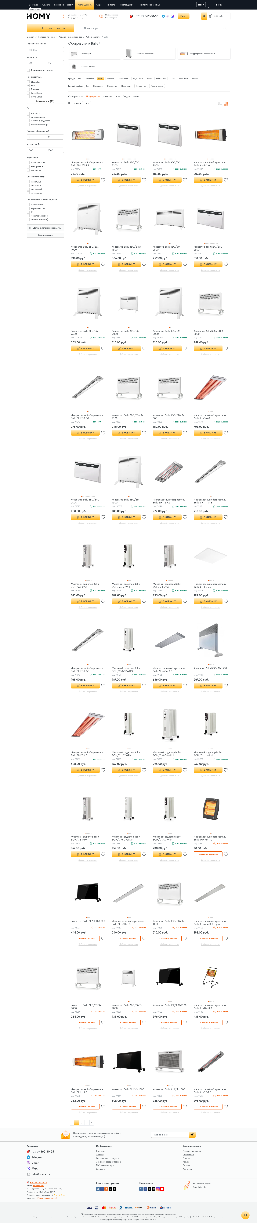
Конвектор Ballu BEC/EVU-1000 (167, 164)
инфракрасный (38, 116)
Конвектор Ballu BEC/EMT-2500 (86, 332)
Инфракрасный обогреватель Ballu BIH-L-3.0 (87, 1090)
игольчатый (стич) (39, 219)
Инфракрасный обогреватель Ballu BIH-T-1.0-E (87, 669)
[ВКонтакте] (141, 1189)
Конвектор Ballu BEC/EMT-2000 (167, 332)
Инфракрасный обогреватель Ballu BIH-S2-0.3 (210, 585)
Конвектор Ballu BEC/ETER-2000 (209, 332)
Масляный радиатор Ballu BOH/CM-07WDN (126, 669)
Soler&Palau (36, 93)
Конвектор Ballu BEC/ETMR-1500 (127, 416)
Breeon (195, 78)
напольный (36, 181)
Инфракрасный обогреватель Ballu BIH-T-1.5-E (210, 501)
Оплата (100, 1154)
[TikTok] (149, 1189)
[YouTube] (162, 1189)
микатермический (39, 215)
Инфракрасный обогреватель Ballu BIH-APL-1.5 (128, 922)
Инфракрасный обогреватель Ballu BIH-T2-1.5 (210, 1090)
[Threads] (153, 1189)
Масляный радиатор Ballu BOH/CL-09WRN (167, 838)
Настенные (98, 86)
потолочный (37, 192)
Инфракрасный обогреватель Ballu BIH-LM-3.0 (210, 1006)
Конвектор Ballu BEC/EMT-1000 (86, 248)
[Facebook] (145, 1189)
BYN (200, 4)
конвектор (36, 113)
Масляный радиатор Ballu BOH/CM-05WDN (126, 838)
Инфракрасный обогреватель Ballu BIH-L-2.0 (210, 164)
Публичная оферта (105, 1165)
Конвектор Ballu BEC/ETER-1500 (127, 248)
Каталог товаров (53, 28)
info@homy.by (41, 1174)
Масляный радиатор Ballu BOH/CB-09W (167, 585)
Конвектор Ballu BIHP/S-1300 (128, 1089)
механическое (38, 162)
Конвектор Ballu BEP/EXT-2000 (88, 921)
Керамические (157, 86)
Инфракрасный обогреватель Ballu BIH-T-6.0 (210, 416)
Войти (219, 4)
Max (34, 1168)
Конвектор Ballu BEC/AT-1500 (210, 668)
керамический (38, 208)
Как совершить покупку (107, 1158)
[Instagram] (158, 1189)
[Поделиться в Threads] (114, 1189)
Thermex (35, 89)
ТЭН (33, 212)
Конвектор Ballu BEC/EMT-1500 (127, 501)
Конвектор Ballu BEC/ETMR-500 (168, 416)
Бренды (186, 1158)
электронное (37, 166)
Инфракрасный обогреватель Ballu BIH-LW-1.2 (87, 164)
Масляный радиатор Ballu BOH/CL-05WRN (126, 754)
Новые (136, 96)
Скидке (126, 96)
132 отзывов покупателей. (46, 1198)
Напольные (112, 86)
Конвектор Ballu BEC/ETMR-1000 (168, 922)
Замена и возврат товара (108, 1161)
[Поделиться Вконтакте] (98, 1189)
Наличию (107, 96)
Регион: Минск (35, 9)
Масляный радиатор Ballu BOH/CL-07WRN (126, 585)
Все (79, 78)
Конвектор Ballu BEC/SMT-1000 (127, 1006)
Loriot (149, 78)
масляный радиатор (40, 120)
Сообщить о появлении (208, 854)
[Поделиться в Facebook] (102, 1189)
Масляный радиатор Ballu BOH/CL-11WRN (207, 754)
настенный (36, 185)
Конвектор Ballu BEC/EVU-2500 (208, 248)
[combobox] (86, 103)
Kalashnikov (161, 78)
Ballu (33, 85)
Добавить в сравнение (88, 185)
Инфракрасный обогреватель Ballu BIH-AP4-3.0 (169, 669)
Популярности (93, 96)
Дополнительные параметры (47, 227)
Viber (35, 1163)
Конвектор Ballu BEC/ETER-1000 (86, 1006)
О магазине (188, 1154)
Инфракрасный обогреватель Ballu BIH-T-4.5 (87, 754)
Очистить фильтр (45, 235)
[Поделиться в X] (110, 1189)
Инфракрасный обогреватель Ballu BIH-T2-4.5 (169, 501)
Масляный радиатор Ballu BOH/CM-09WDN (167, 754)
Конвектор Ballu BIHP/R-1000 (169, 1089)
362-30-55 (146, 16)
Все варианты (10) (45, 101)
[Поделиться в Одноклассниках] (106, 1189)
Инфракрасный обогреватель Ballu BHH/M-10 (210, 838)
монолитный (37, 204)
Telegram (37, 1157)
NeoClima (183, 78)
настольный (36, 189)
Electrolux (35, 81)
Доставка (100, 1151)
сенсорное (36, 169)
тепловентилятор (39, 124)
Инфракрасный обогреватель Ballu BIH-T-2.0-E (87, 416)
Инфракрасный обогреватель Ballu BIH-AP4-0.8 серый (210, 922)
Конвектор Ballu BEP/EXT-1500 (170, 1005)
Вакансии (100, 1168)
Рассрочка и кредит (192, 1151)
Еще (182, 16)
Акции (186, 1161)
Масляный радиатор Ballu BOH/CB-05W (85, 838)
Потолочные (141, 86)
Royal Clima (36, 96)
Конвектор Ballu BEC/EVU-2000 (85, 501)
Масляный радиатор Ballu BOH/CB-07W (85, 585)
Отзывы (186, 1165)
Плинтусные (126, 86)
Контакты (187, 1168)
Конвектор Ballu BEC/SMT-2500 (167, 248)
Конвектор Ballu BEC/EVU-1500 (126, 164)
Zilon (172, 78)
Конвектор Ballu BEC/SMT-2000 (127, 332)
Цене (117, 96)
